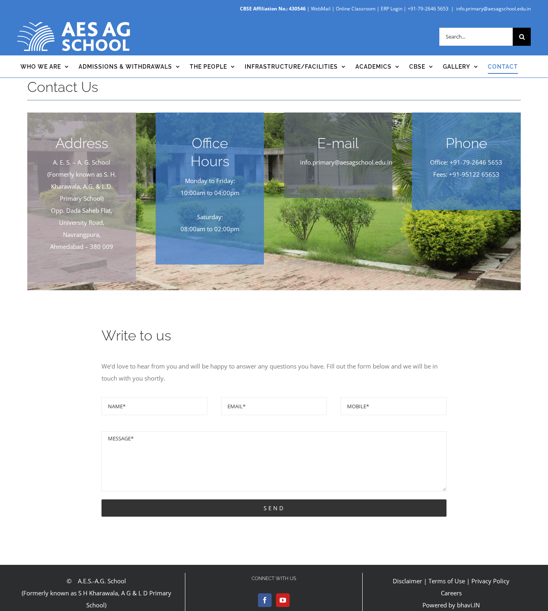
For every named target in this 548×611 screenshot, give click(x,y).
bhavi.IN (468, 605)
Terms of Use (446, 581)
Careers (451, 593)
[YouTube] (283, 600)
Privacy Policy (490, 581)
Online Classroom (355, 8)
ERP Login (391, 8)
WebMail (321, 8)
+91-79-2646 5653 (428, 8)
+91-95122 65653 (474, 174)
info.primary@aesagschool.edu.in (493, 8)
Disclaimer (407, 581)
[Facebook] (265, 600)
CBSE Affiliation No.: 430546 (273, 8)
